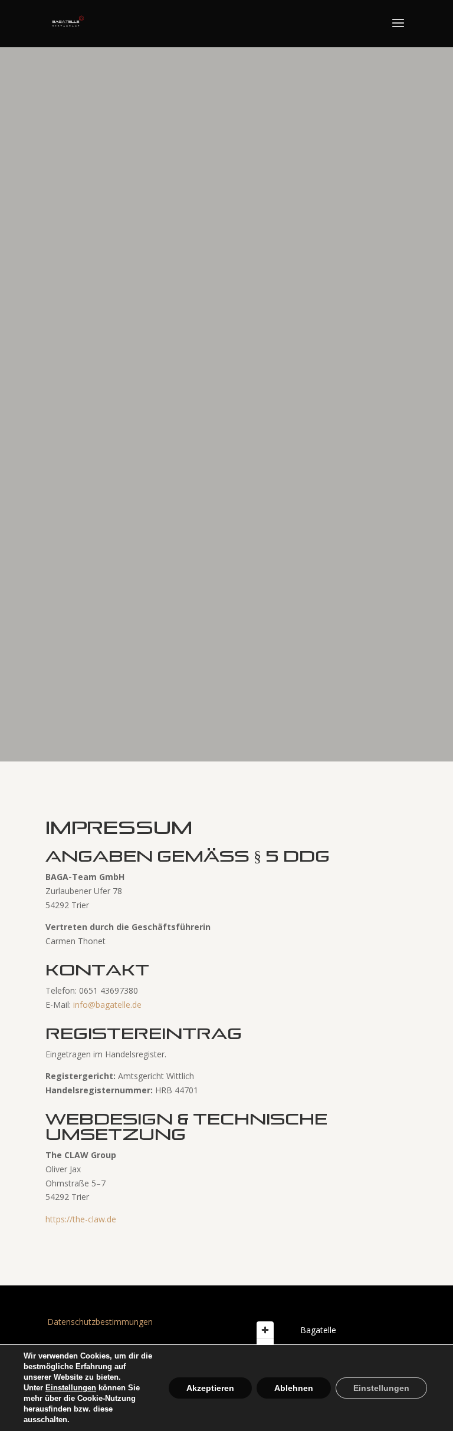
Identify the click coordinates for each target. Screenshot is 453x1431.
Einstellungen (70, 1387)
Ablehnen (293, 1388)
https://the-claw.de (80, 1219)
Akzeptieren (210, 1388)
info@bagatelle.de (107, 1004)
